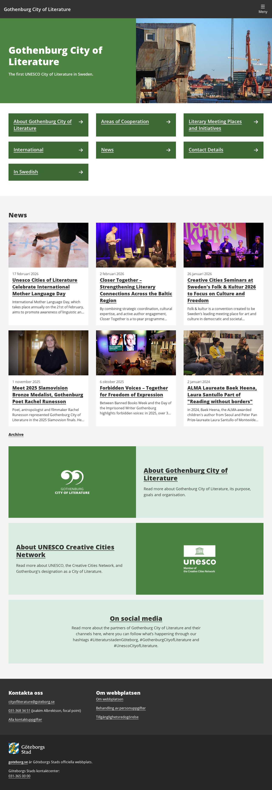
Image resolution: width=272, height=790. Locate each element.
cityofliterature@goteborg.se (31, 701)
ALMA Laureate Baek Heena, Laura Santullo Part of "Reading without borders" (222, 394)
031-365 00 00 (19, 776)
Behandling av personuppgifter (121, 708)
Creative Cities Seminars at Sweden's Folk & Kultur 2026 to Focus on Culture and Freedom (221, 290)
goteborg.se (18, 762)
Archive (16, 434)
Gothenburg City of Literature (37, 9)
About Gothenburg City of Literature (186, 474)
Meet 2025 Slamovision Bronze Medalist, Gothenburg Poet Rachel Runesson (47, 394)
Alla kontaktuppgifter (25, 719)
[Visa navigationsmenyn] (263, 9)
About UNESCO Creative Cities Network (65, 551)
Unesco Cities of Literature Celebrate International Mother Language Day (44, 287)
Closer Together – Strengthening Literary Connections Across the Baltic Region (136, 290)
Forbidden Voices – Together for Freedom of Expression (134, 391)
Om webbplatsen (109, 699)
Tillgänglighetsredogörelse (117, 717)
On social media (136, 618)
